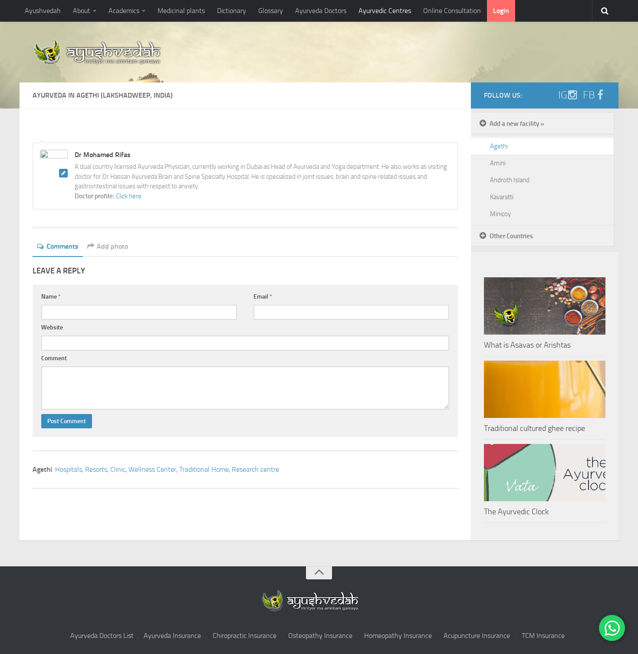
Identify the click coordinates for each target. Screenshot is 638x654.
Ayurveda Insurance (172, 635)
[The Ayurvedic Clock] (544, 472)
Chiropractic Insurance (244, 635)
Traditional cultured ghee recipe (534, 428)
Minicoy (500, 214)
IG (562, 95)
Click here (128, 196)
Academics (124, 11)
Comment (54, 358)
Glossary (270, 11)
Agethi (499, 146)
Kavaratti (501, 197)
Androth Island (509, 180)
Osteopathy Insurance (320, 635)
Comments (62, 246)
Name (51, 296)
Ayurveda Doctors (320, 11)
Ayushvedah (43, 11)
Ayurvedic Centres (384, 11)
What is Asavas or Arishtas (527, 345)
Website (52, 327)
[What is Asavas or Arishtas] (544, 306)
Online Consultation (452, 11)
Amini (498, 163)
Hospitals (68, 469)
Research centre (255, 469)
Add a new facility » (517, 124)
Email (262, 296)
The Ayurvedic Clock (516, 511)
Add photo (112, 246)
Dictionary (231, 11)
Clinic (117, 469)
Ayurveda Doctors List (102, 635)
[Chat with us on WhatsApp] (612, 628)
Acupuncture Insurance (477, 635)
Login (501, 11)
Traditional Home (204, 469)
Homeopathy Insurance (398, 635)
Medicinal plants (181, 11)
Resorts (96, 469)
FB (589, 95)
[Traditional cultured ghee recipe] (544, 389)
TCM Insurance (543, 635)
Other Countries (511, 236)
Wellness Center (152, 469)
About (81, 11)
